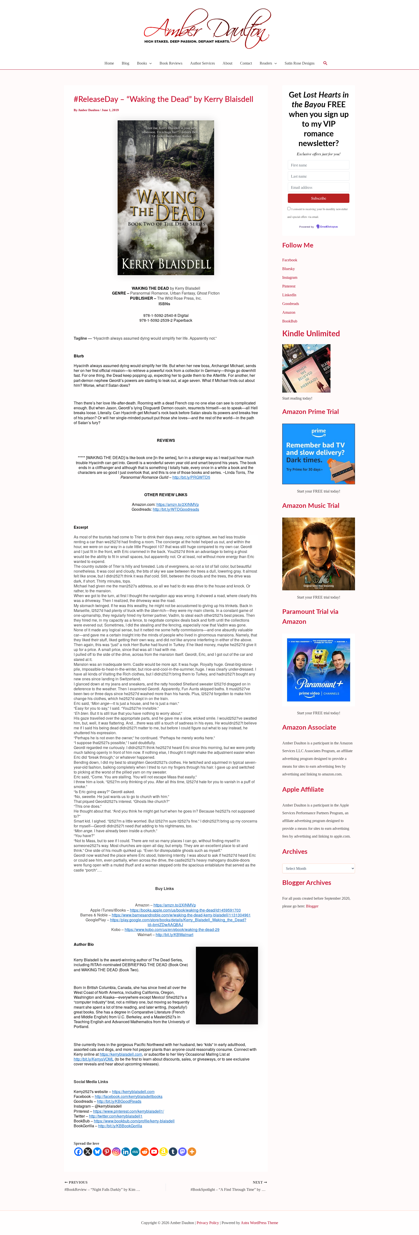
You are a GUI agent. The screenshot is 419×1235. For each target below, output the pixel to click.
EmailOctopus (181, 671)
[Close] (294, 544)
